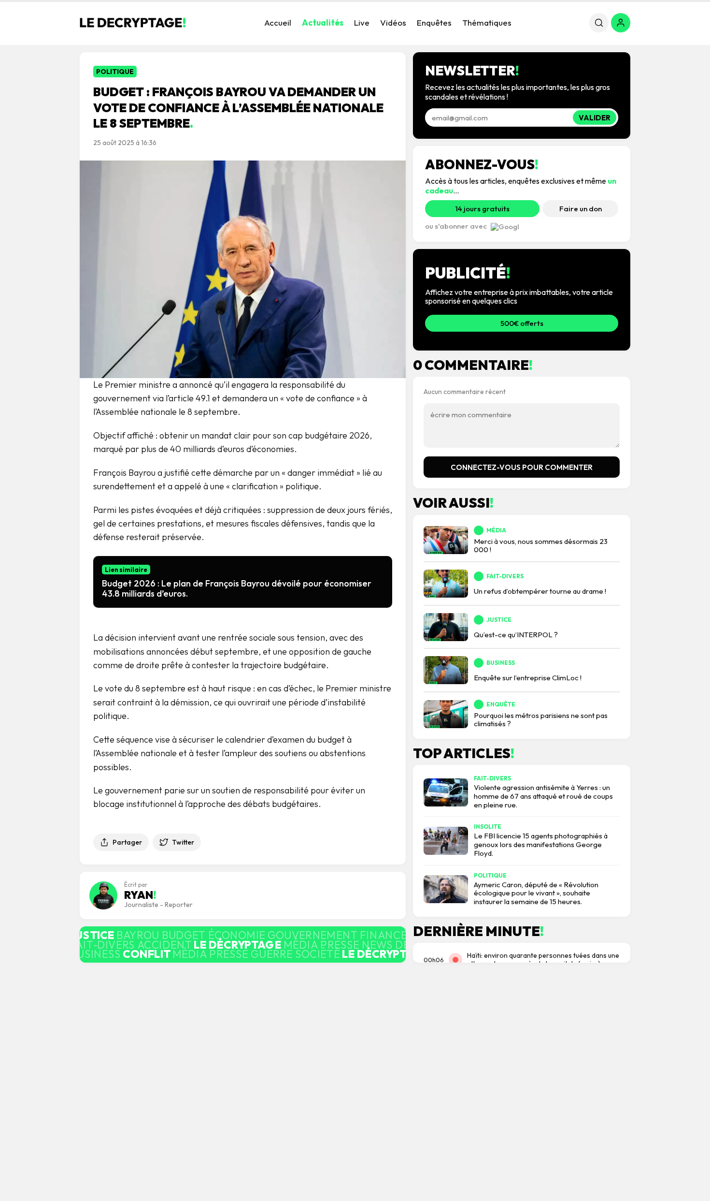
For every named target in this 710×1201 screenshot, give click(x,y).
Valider (595, 117)
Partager (127, 842)
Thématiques (486, 22)
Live (361, 22)
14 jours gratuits (482, 208)
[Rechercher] (599, 22)
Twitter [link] (183, 842)
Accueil (277, 22)
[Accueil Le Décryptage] (133, 22)
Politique (115, 71)
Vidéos (393, 22)
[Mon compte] (620, 22)
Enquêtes (434, 22)
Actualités (322, 22)
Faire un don (580, 208)
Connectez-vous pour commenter (522, 467)
